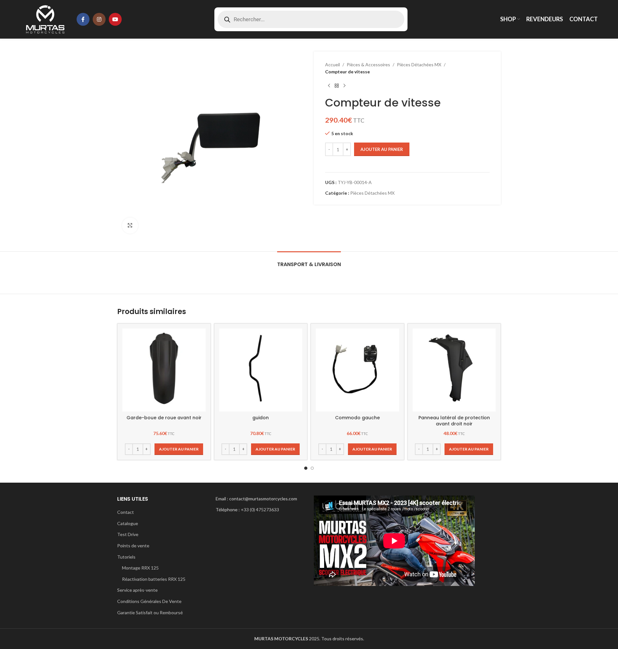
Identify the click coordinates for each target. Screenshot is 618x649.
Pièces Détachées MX (419, 64)
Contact (125, 512)
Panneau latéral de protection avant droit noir (454, 420)
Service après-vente (137, 590)
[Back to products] (337, 86)
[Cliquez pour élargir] (130, 226)
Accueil (332, 64)
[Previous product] (329, 86)
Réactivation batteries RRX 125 (153, 579)
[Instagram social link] (99, 19)
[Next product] (344, 86)
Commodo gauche (357, 417)
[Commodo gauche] (357, 370)
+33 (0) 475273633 (260, 509)
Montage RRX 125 (140, 567)
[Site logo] (45, 19)
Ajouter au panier (381, 149)
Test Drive (127, 534)
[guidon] (261, 370)
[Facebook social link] (83, 19)
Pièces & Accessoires (368, 64)
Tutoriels (126, 557)
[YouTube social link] (115, 19)
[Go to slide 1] (305, 468)
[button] (178, 449)
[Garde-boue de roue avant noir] (164, 370)
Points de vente (133, 545)
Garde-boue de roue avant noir (163, 417)
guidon (260, 417)
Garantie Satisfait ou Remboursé (150, 612)
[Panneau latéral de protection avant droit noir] (454, 370)
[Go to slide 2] (312, 468)
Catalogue (127, 523)
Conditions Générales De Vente (149, 601)
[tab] (309, 261)
